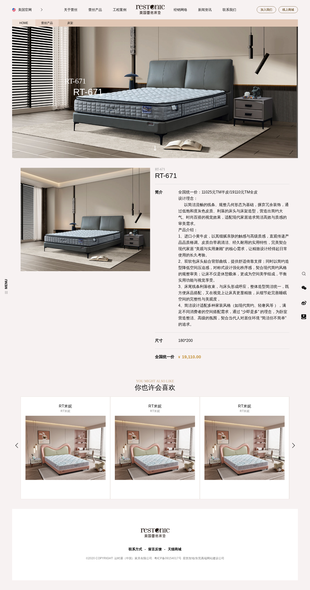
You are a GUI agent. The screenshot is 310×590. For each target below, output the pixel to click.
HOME (23, 23)
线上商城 (288, 9)
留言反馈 (155, 549)
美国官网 (25, 10)
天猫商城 (174, 549)
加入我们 (266, 9)
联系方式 (135, 549)
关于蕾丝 (71, 10)
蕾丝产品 (95, 10)
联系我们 (229, 10)
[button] (16, 445)
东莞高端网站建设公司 (209, 558)
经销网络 (180, 10)
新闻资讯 (205, 10)
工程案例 (119, 10)
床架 (70, 23)
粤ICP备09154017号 (167, 558)
